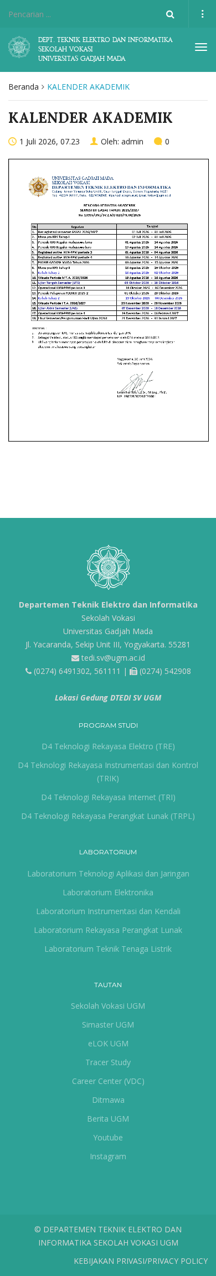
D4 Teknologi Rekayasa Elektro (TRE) (108, 746)
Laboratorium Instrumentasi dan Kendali (108, 911)
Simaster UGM (108, 1024)
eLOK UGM (108, 1043)
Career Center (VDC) (108, 1081)
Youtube (108, 1137)
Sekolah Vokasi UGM (108, 1005)
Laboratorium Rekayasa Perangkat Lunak (108, 930)
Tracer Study (108, 1062)
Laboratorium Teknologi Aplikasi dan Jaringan (108, 873)
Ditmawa (108, 1100)
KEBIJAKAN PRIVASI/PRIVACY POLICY (141, 1261)
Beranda (23, 86)
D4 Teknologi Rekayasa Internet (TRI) (108, 797)
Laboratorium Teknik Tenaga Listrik (108, 948)
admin (132, 141)
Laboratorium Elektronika (108, 892)
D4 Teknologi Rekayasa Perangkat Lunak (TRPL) (108, 816)
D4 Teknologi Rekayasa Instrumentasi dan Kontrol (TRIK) (108, 772)
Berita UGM (108, 1118)
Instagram (108, 1156)
